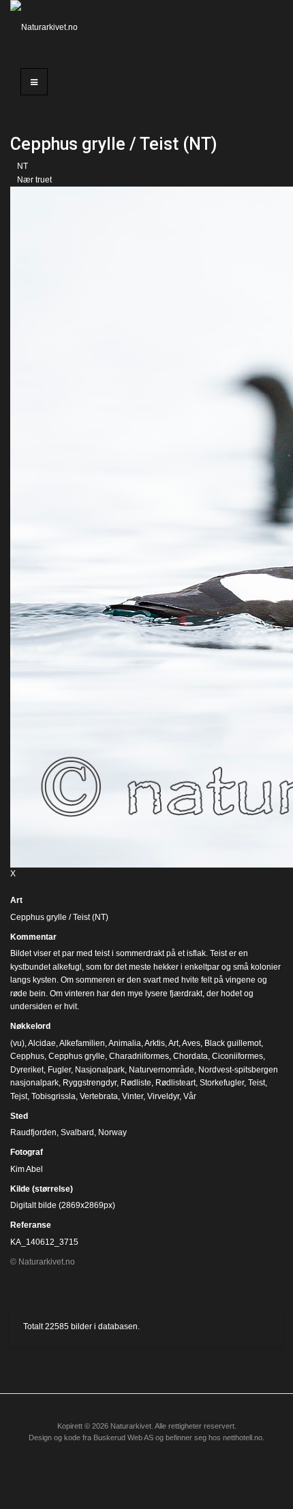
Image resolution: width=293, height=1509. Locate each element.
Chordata (190, 1056)
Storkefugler (222, 1082)
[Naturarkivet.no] (48, 27)
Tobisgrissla (53, 1096)
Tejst (18, 1096)
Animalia (124, 1043)
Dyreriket (27, 1070)
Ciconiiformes (237, 1056)
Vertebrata (99, 1096)
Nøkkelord (30, 1026)
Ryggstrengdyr (90, 1082)
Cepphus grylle (76, 1056)
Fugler (59, 1070)
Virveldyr (163, 1096)
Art (16, 900)
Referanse (30, 1225)
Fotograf (26, 1152)
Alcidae (42, 1043)
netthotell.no (242, 1437)
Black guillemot (232, 1043)
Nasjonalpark (100, 1070)
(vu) (17, 1043)
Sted (19, 1116)
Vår (189, 1096)
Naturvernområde (161, 1070)
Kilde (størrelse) (41, 1189)
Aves (191, 1043)
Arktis (154, 1043)
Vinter (132, 1096)
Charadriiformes (139, 1056)
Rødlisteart (175, 1082)
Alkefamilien (82, 1043)
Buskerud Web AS (123, 1437)
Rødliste (136, 1082)
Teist (256, 1082)
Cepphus (27, 1056)
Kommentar (33, 937)
